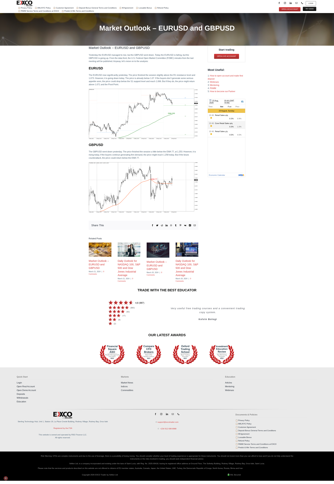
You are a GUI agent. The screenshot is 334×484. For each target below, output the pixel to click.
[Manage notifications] (6, 478)
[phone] (302, 3)
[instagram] (285, 3)
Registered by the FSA (62, 428)
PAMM (213, 88)
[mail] (296, 3)
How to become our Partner (222, 91)
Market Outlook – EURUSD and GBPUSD (99, 264)
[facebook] (279, 3)
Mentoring (214, 85)
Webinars (214, 82)
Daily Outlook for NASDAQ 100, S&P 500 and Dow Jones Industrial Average (129, 268)
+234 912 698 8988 (168, 429)
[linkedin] (290, 3)
